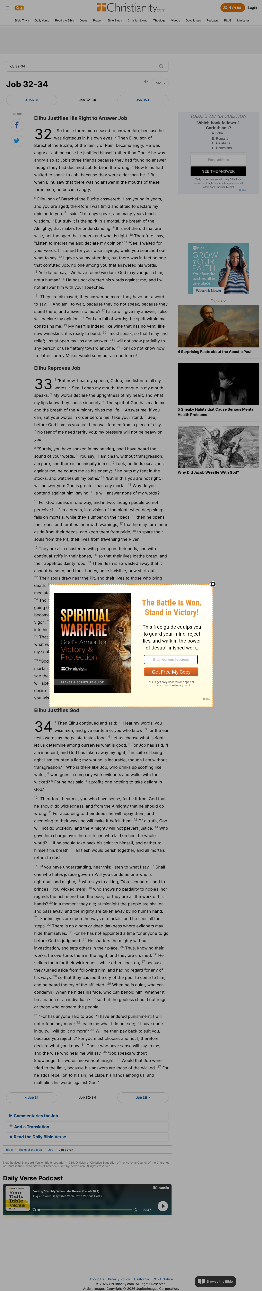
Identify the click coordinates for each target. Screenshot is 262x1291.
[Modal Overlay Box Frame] (131, 645)
